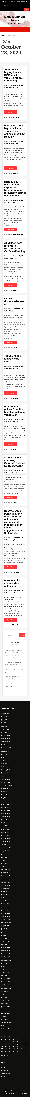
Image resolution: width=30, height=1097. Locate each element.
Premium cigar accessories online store (13, 583)
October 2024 (5, 782)
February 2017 (5, 1004)
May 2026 (4, 723)
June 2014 (4, 1025)
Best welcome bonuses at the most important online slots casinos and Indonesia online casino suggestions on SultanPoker (14, 522)
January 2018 (5, 979)
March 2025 (5, 767)
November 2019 (6, 916)
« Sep (3, 1055)
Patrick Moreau (11, 311)
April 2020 (4, 901)
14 (10, 1047)
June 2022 (4, 820)
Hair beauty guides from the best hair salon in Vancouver (14, 410)
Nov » (7, 1055)
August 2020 (5, 888)
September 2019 (6, 923)
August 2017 (5, 991)
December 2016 (6, 1010)
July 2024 (4, 792)
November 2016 (6, 1013)
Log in (3, 1067)
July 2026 (4, 717)
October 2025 (5, 745)
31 (21, 1051)
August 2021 (5, 851)
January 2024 (5, 810)
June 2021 (4, 857)
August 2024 (5, 788)
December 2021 (6, 838)
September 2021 (6, 848)
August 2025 (5, 751)
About (12, 2)
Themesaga (23, 1093)
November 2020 (6, 879)
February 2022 (5, 832)
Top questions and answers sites (12, 359)
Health (14, 348)
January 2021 (5, 873)
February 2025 (5, 770)
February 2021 (5, 870)
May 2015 (4, 1016)
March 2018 (5, 972)
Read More (10, 112)
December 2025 (6, 739)
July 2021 (4, 854)
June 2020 (4, 895)
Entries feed (5, 1071)
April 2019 (4, 938)
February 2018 (5, 976)
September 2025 (6, 748)
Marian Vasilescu (12, 422)
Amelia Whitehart (12, 87)
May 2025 (4, 760)
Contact (5, 2)
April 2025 (4, 764)
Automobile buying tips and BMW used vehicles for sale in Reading (14, 75)
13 (6, 1047)
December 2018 (6, 951)
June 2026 (4, 720)
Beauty (14, 449)
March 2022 (5, 829)
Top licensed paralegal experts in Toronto (13, 678)
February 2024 (5, 807)
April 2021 (4, 863)
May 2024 (4, 798)
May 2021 (4, 860)
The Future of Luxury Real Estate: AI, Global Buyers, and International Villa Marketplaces (14, 654)
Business (15, 173)
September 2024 (6, 785)
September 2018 (6, 960)
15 (14, 1047)
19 (2, 1049)
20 (6, 1049)
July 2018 (4, 963)
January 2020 (5, 910)
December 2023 (6, 813)
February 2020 (5, 907)
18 (25, 1047)
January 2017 (5, 1007)
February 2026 (5, 732)
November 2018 (6, 954)
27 (6, 1051)
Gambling (15, 572)
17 (21, 1047)
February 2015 (5, 1019)
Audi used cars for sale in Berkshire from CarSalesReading (14, 247)
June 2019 (4, 932)
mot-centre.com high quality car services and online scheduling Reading (14, 131)
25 (25, 1049)
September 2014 (6, 1022)
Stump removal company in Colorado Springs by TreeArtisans (14, 461)
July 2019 (4, 929)
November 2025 (6, 742)
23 (18, 1049)
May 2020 (4, 898)
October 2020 (5, 882)
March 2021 (5, 866)
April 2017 (4, 997)
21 (10, 1049)
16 (18, 1047)
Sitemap (5, 6)
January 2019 (5, 948)
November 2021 (6, 841)
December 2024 (6, 776)
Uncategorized (17, 235)
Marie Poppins (11, 202)
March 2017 (5, 1001)
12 (2, 1047)
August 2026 (5, 714)
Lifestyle (15, 625)
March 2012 (5, 1029)
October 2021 (5, 845)
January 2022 (5, 835)
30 (18, 1051)
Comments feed (6, 1074)
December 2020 (6, 876)
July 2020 (4, 891)
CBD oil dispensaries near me (15, 301)
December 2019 (6, 913)
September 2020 (6, 885)
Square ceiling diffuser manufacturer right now (13, 663)
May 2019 (4, 935)
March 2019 (5, 941)
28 (10, 1051)
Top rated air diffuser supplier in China (12, 685)
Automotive (16, 290)
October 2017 (5, 985)
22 (14, 1049)
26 (2, 1051)
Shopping (15, 117)
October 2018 (5, 957)
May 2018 (4, 969)
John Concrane (11, 258)
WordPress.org (6, 1077)
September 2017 (6, 988)
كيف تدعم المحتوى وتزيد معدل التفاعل (14, 671)
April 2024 (4, 801)
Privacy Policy (22, 2)
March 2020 (5, 904)
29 (14, 1051)
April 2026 (4, 726)
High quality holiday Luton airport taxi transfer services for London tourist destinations (15, 188)
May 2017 (4, 994)
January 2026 (5, 735)
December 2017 (6, 982)
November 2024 (6, 779)
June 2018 (4, 966)
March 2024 (5, 804)
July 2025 (4, 754)
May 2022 (4, 823)
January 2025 (5, 773)
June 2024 (4, 795)
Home (14, 503)
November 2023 (6, 817)
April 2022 (4, 826)
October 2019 (5, 919)
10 (21, 1044)
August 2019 (5, 926)
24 (21, 1049)
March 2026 (5, 729)
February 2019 (5, 944)
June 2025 (4, 757)
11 (25, 1044)
